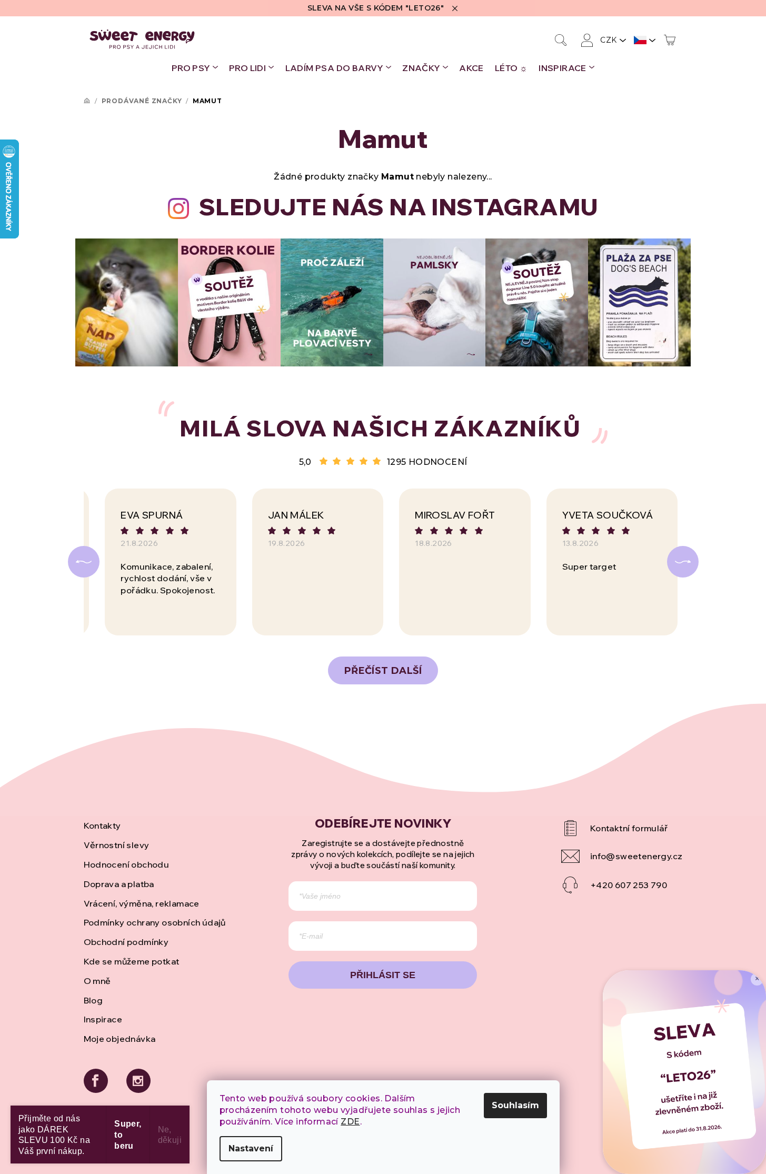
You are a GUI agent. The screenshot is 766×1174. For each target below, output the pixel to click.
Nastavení (250, 1148)
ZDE (350, 1122)
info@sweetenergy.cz (636, 856)
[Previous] (84, 562)
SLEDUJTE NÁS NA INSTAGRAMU (398, 206)
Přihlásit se (382, 975)
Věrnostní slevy (117, 845)
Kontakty (102, 825)
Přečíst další (383, 670)
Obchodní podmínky (126, 942)
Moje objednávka (120, 1038)
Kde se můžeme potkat (132, 961)
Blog (93, 1000)
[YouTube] (622, 828)
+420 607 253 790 (628, 885)
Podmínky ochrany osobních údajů (155, 922)
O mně (97, 981)
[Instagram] (138, 1081)
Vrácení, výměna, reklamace (142, 903)
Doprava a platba (119, 884)
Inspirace (103, 1019)
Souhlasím (515, 1105)
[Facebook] (96, 1081)
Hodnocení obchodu (127, 864)
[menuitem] (194, 68)
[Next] (683, 562)
